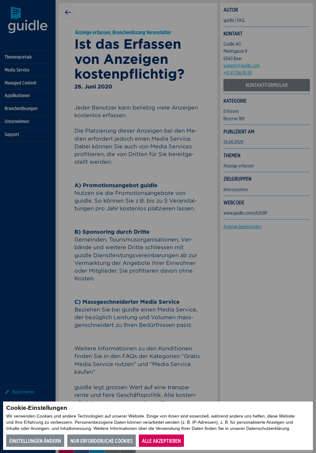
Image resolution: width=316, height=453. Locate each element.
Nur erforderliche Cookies (101, 441)
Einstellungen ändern (35, 441)
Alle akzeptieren (161, 441)
